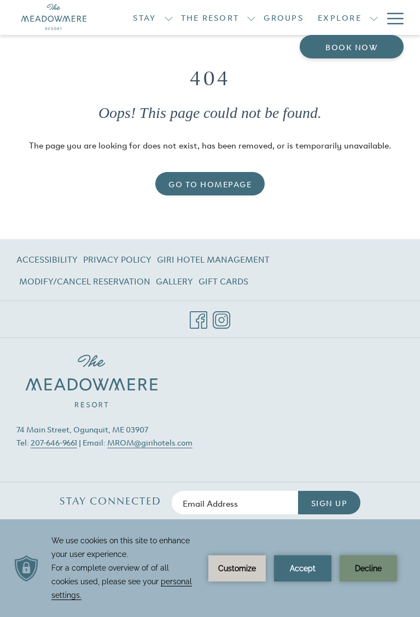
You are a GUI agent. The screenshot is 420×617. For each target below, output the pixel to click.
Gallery (174, 281)
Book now (351, 46)
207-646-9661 (54, 442)
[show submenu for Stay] (169, 17)
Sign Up (329, 502)
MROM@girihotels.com (149, 442)
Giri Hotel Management (213, 261)
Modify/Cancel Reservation (84, 283)
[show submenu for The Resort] (251, 17)
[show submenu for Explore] (374, 17)
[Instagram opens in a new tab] (221, 316)
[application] (210, 568)
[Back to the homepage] (53, 17)
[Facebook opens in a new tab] (198, 316)
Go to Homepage (210, 183)
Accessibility (47, 259)
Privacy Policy (117, 259)
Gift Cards (223, 283)
